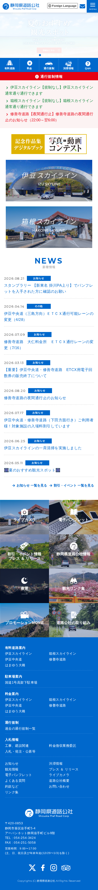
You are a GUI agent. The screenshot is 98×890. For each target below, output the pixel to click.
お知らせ (12, 763)
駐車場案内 (13, 676)
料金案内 (12, 694)
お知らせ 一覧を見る (31, 485)
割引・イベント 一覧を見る (73, 485)
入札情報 (12, 739)
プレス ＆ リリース (63, 769)
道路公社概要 (59, 781)
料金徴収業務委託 (62, 746)
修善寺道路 (57, 659)
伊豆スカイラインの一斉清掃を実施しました (43, 448)
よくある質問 (15, 781)
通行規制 (12, 722)
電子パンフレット (18, 775)
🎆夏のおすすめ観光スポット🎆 (32, 470)
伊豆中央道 (13, 659)
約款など (12, 786)
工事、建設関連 (17, 746)
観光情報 (12, 769)
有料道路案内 (15, 648)
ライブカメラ (59, 775)
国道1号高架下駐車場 (21, 682)
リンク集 (12, 792)
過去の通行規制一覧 (20, 728)
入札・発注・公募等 (20, 751)
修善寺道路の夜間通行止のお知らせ (35, 398)
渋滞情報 (56, 763)
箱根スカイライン (62, 653)
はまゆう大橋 (15, 665)
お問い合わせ (59, 786)
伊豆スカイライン (18, 653)
